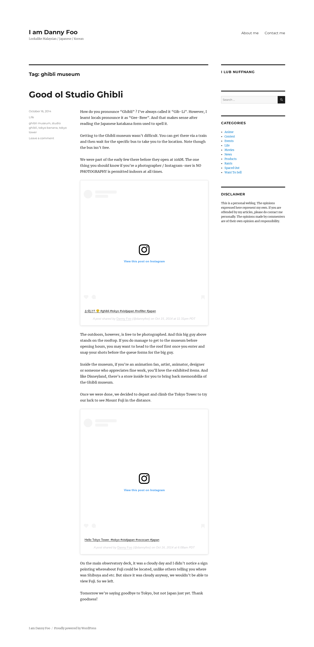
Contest (229, 136)
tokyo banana (48, 127)
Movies (229, 150)
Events (229, 141)
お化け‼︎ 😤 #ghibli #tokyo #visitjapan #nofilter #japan (120, 311)
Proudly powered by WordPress (75, 628)
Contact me (275, 33)
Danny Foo (123, 318)
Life (31, 117)
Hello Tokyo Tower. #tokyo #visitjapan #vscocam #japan (122, 539)
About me (250, 33)
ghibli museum (40, 123)
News (228, 154)
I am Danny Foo (53, 32)
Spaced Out (231, 168)
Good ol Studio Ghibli (76, 94)
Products (230, 159)
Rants (228, 163)
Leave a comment (41, 138)
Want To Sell (233, 172)
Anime (228, 132)
